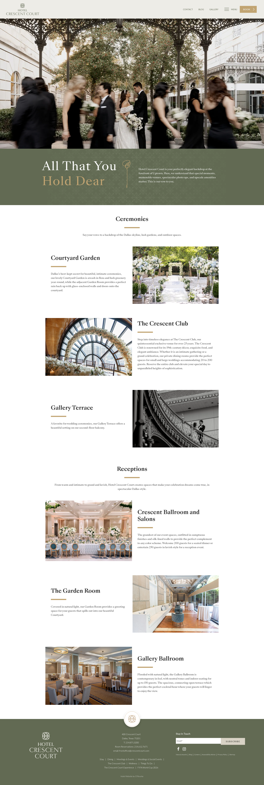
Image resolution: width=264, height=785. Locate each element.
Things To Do (146, 763)
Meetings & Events (125, 759)
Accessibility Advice (208, 755)
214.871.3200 (132, 742)
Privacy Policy (222, 755)
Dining (110, 759)
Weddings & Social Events (150, 759)
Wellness (133, 763)
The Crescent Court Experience (119, 767)
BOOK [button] (246, 9)
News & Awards (181, 755)
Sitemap (232, 755)
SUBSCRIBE (233, 741)
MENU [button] (234, 9)
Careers (197, 755)
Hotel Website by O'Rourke (132, 776)
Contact (188, 9)
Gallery (213, 9)
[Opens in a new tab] (178, 749)
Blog (201, 9)
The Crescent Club (116, 763)
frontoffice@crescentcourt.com (134, 750)
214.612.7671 (141, 746)
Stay (102, 759)
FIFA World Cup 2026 (148, 767)
